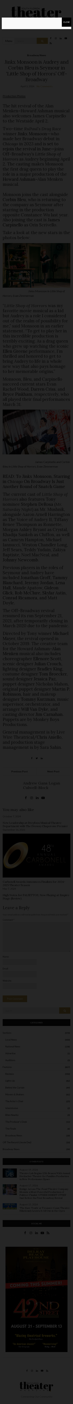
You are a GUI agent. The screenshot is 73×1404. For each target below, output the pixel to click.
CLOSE (66, 22)
